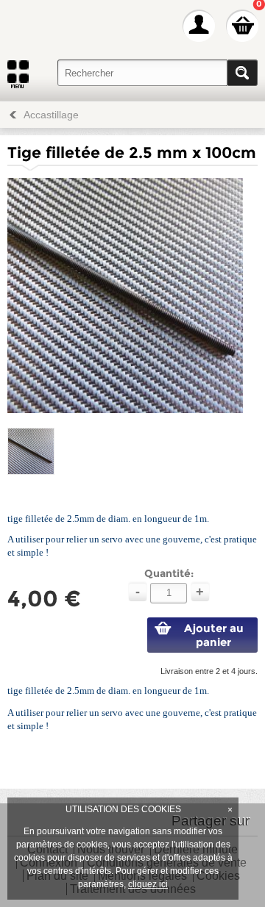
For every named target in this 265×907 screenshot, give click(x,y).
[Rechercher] (242, 73)
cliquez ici (148, 884)
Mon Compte (199, 26)
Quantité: (169, 573)
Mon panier (242, 26)
